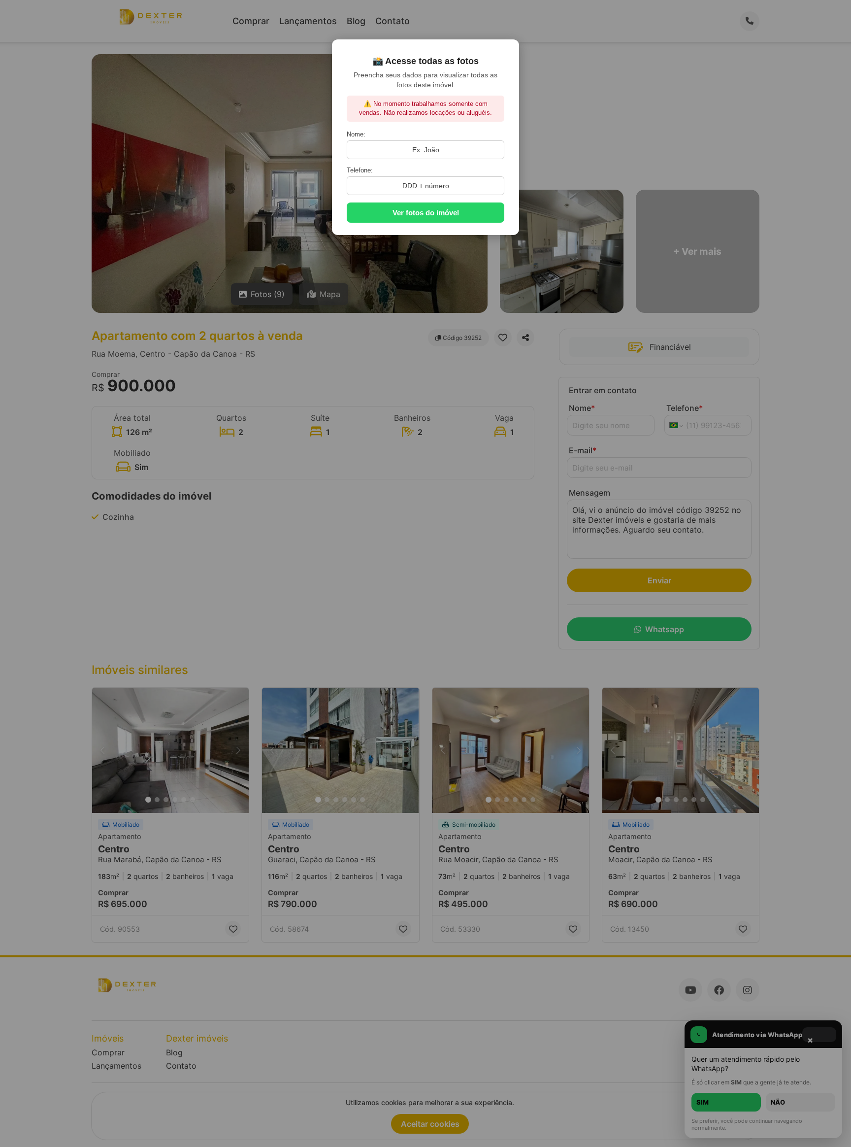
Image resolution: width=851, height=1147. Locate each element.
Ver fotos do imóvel (426, 212)
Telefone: (360, 170)
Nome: (356, 134)
